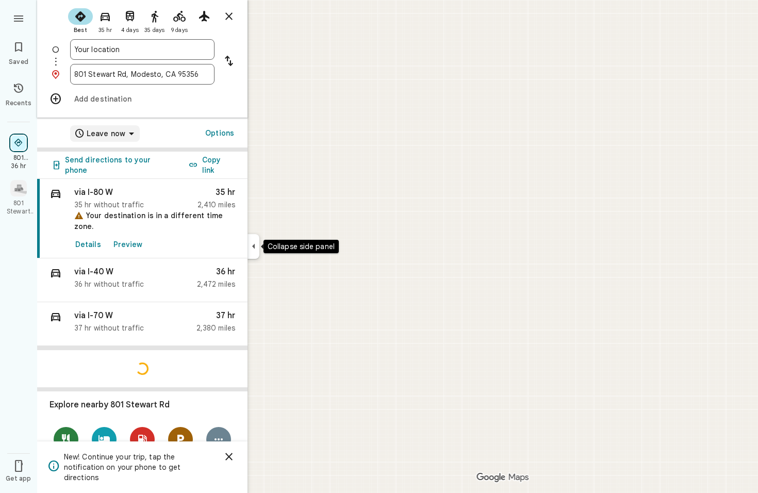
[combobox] (142, 49)
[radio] (80, 19)
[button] (142, 280)
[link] (142, 218)
